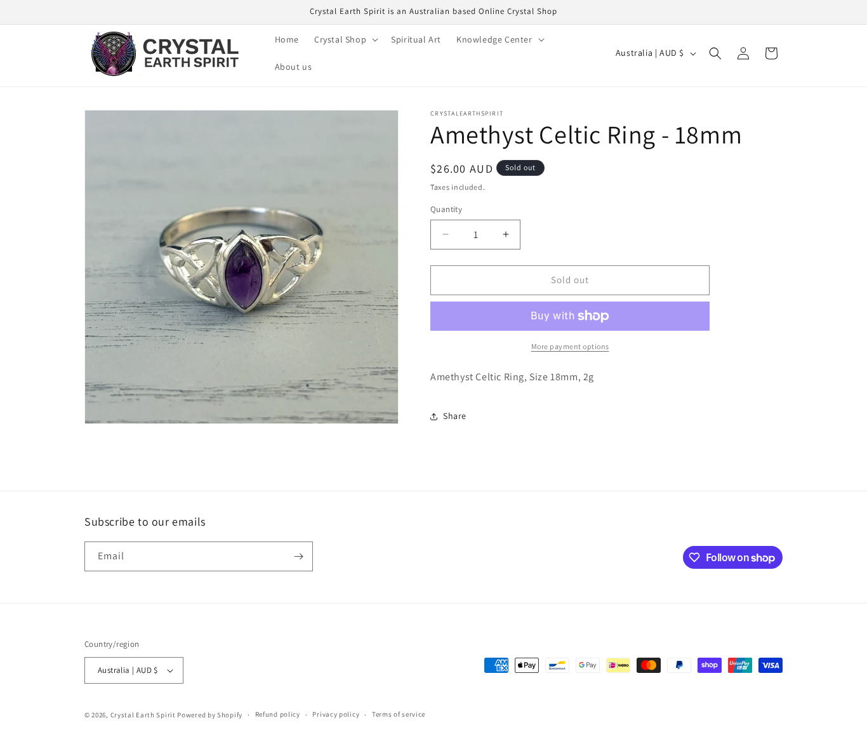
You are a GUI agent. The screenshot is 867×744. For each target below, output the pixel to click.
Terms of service (398, 714)
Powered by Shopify (209, 714)
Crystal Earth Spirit (143, 714)
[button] (345, 39)
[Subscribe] (298, 556)
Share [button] (455, 416)
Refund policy (277, 714)
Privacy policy (335, 714)
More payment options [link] (570, 346)
